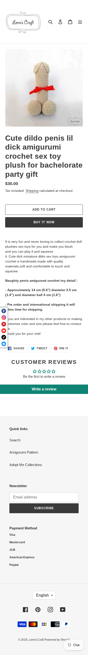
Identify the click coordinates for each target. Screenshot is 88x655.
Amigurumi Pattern (23, 452)
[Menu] (80, 22)
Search (14, 440)
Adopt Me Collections (25, 465)
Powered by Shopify (57, 639)
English (42, 595)
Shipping (32, 191)
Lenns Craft (36, 639)
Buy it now (44, 222)
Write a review (44, 389)
